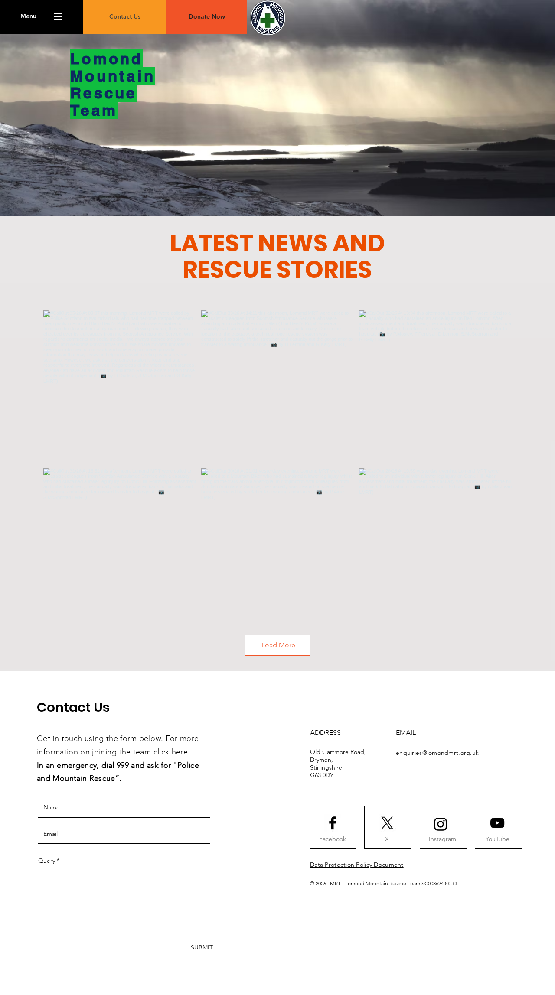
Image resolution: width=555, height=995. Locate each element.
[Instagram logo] (440, 824)
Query (46, 861)
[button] (28, 16)
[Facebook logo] (332, 823)
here (180, 752)
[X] (387, 823)
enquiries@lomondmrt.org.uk (437, 753)
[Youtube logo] (497, 823)
